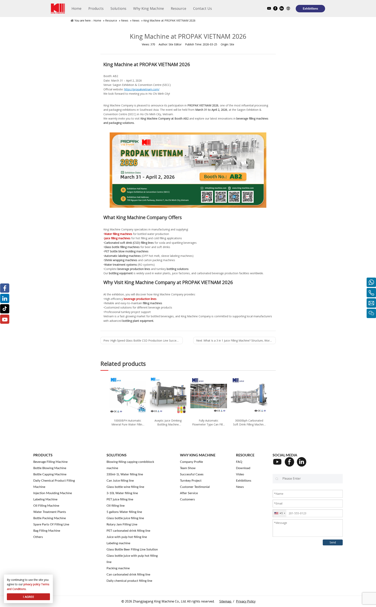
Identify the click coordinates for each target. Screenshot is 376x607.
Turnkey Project (191, 480)
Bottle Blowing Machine (49, 468)
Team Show (188, 468)
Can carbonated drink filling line (128, 574)
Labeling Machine (45, 499)
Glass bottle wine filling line (125, 486)
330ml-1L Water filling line (125, 474)
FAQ (239, 461)
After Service (189, 493)
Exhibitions (310, 8)
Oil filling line (116, 505)
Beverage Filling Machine (50, 461)
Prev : (143, 340)
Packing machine (118, 568)
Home (97, 20)
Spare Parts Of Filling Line (51, 524)
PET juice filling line (120, 499)
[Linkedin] (281, 9)
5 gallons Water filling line (124, 511)
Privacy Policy (246, 601)
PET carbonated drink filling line (128, 530)
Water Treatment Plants (49, 511)
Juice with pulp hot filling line (127, 537)
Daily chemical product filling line (129, 580)
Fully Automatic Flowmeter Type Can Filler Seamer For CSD (208, 422)
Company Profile (191, 461)
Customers (187, 499)
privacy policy (32, 584)
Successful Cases (191, 474)
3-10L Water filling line (122, 493)
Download (243, 468)
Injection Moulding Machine (52, 493)
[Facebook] (275, 9)
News (124, 20)
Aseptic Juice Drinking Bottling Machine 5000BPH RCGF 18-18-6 (168, 422)
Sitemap (225, 601)
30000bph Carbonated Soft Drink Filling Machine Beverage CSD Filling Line (249, 422)
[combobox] (279, 513)
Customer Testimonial (195, 486)
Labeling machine (118, 543)
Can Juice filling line (120, 480)
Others (38, 537)
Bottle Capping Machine (49, 474)
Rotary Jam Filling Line (122, 524)
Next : (236, 340)
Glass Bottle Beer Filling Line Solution (132, 549)
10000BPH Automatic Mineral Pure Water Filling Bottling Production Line (127, 422)
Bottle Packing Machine (49, 518)
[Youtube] (269, 9)
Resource (111, 20)
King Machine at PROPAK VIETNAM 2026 (169, 20)
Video (240, 474)
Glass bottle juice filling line (125, 518)
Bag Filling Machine (46, 530)
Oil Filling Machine (46, 505)
